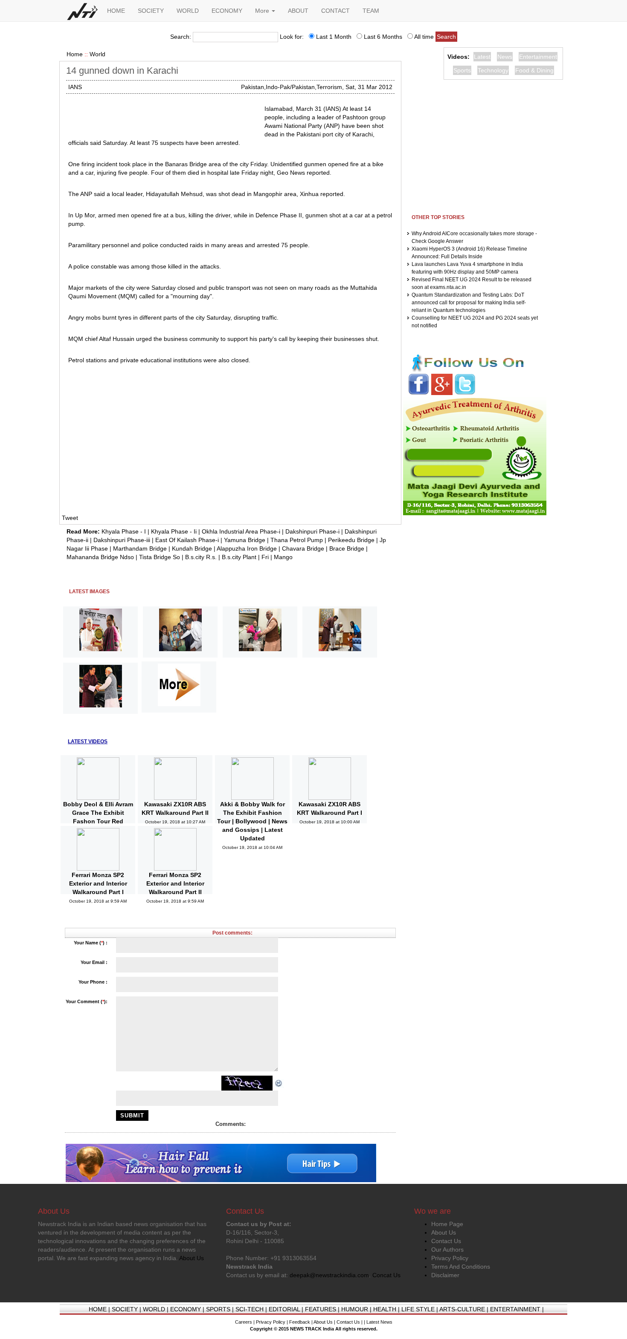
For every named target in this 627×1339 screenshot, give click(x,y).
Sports (462, 70)
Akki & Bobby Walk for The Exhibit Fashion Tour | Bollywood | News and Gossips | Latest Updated (252, 821)
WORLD (188, 10)
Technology (493, 70)
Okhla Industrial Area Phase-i (241, 531)
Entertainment (538, 56)
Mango (283, 557)
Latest (482, 56)
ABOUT (298, 10)
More (263, 10)
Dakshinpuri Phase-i (312, 531)
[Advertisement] (163, 115)
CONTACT (335, 10)
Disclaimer (445, 1275)
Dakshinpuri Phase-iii (121, 540)
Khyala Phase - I (124, 531)
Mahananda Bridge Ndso (100, 557)
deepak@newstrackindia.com (329, 1275)
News (504, 56)
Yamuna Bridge (244, 540)
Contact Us (446, 1241)
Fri (265, 557)
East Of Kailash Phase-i (187, 540)
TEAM (371, 10)
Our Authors (447, 1249)
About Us (443, 1232)
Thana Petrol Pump (296, 540)
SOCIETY (151, 10)
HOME (116, 10)
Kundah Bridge (192, 548)
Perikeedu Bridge (351, 540)
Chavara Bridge (303, 548)
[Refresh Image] (279, 1082)
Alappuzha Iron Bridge (247, 548)
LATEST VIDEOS (87, 742)
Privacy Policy (449, 1258)
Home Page (447, 1224)
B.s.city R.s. (201, 557)
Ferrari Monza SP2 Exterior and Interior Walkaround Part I (98, 883)
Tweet (70, 517)
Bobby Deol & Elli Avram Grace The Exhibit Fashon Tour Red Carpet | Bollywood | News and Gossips (98, 821)
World (97, 54)
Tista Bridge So (159, 557)
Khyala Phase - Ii (174, 531)
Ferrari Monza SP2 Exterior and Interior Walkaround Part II (175, 883)
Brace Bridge (346, 548)
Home (75, 54)
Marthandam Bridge (140, 548)
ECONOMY (227, 10)
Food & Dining (534, 70)
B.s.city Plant (239, 557)
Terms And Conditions (460, 1266)
